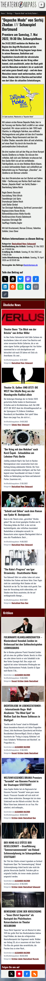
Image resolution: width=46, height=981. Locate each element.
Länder (26, 681)
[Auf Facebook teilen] (36, 279)
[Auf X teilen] (5, 279)
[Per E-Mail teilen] (36, 287)
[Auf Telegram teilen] (28, 287)
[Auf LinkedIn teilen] (5, 287)
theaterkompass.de (31, 264)
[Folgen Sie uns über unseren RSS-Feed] (34, 974)
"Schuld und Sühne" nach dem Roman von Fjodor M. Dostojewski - (23, 512)
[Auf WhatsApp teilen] (20, 287)
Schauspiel (31, 243)
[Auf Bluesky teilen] (20, 279)
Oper (26, 603)
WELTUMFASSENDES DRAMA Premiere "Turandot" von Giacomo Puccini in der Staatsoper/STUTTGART (23, 781)
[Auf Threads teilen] (13, 279)
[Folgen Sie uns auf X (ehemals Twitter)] (11, 974)
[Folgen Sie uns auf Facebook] (27, 974)
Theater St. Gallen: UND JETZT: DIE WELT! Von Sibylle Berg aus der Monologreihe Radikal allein (21, 390)
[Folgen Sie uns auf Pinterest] (19, 974)
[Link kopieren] (5, 294)
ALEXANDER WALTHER (22, 674)
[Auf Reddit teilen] (13, 287)
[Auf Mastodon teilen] (28, 279)
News (24, 243)
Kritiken (21, 681)
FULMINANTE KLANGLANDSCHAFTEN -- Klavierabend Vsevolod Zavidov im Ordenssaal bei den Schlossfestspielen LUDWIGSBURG (23, 642)
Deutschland (17, 243)
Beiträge (9, 13)
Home (3, 13)
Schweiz (14, 424)
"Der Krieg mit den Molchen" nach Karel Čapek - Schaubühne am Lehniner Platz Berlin (21, 452)
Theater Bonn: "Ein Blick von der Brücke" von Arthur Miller (20, 331)
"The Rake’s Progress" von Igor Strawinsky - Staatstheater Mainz (20, 571)
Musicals (36, 958)
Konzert (14, 681)
